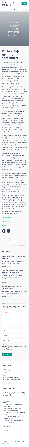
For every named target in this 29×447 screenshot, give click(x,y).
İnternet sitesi (6, 340)
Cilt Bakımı (5, 225)
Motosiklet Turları (9, 3)
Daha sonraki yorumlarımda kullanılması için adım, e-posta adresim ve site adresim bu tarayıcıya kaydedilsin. (14, 347)
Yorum (5, 312)
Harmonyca (5, 221)
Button (24, 3)
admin (11, 35)
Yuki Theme (17, 441)
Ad (4, 330)
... (21, 263)
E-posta (5, 335)
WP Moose (7, 443)
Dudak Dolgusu (6, 217)
